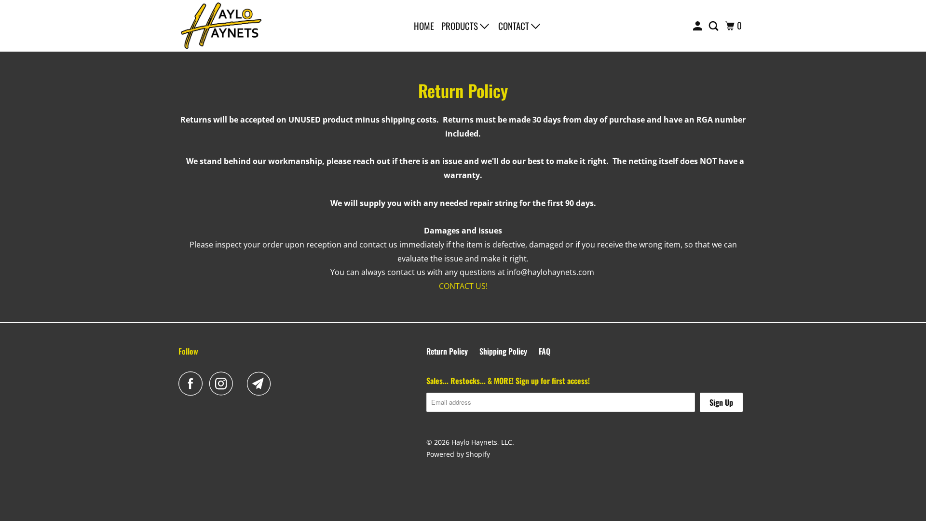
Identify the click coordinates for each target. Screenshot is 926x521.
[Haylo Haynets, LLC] (221, 26)
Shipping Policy (503, 351)
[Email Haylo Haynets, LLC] (261, 383)
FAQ (544, 351)
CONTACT (514, 25)
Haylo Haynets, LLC (481, 442)
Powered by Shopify (458, 454)
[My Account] (698, 25)
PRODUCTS (460, 25)
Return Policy (447, 351)
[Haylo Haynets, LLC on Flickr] (242, 383)
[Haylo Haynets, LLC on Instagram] (223, 383)
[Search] (714, 25)
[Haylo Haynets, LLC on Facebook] (192, 383)
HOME (424, 25)
